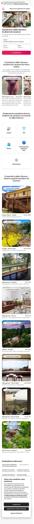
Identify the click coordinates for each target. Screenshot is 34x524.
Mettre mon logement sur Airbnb (20, 9)
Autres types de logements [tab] (9, 464)
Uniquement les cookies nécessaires (16, 509)
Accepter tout (16, 504)
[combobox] (16, 42)
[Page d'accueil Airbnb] (3, 8)
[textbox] (9, 48)
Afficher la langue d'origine (21, 4)
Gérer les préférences (16, 513)
